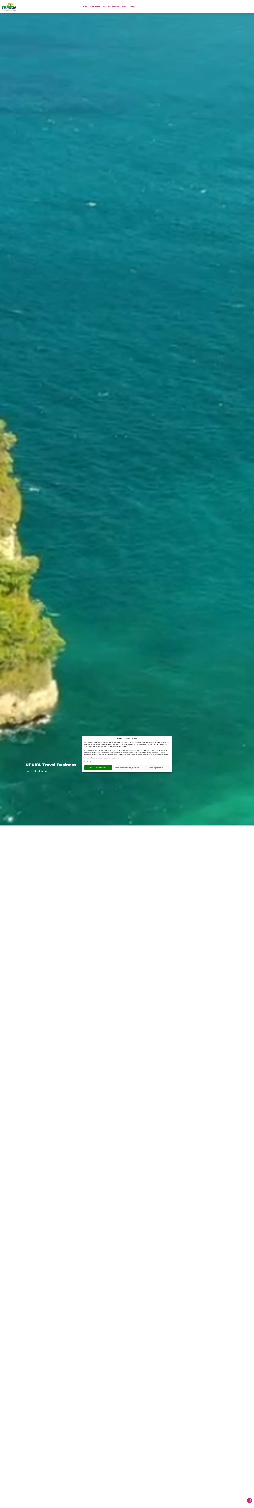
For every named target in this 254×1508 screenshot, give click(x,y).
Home (85, 6)
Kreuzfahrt (116, 6)
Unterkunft (106, 6)
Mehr (124, 6)
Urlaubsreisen (95, 6)
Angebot (131, 6)
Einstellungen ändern (156, 768)
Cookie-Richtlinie (89, 762)
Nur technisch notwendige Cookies (127, 768)
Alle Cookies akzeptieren (98, 768)
